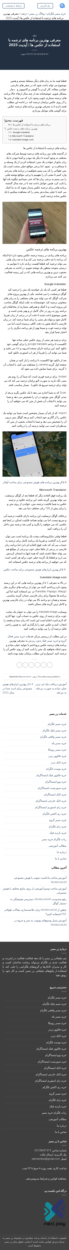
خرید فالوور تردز (57, 756)
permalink (26, 676)
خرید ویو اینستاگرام (55, 781)
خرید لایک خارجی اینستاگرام (51, 800)
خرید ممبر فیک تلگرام (54, 730)
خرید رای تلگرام (57, 826)
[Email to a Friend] (31, 665)
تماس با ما (60, 858)
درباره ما (61, 852)
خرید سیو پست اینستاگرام (52, 788)
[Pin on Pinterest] (25, 665)
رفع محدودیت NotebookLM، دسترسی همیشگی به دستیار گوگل (38, 901)
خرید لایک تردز (58, 762)
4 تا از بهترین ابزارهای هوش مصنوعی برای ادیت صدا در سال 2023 (18, 688)
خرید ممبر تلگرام (57, 724)
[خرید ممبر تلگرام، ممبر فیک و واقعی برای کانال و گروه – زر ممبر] (62, 6)
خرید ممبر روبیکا (57, 749)
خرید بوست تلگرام (56, 768)
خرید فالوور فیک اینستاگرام (51, 775)
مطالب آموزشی (57, 845)
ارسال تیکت (46, 1154)
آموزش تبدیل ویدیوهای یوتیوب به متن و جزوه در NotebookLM (40, 922)
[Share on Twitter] (37, 665)
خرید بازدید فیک (57, 832)
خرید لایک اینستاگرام (55, 794)
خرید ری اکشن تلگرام (54, 813)
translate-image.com (22, 139)
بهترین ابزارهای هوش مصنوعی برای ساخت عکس (31, 569)
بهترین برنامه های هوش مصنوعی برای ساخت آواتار (31, 482)
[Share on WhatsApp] (49, 665)
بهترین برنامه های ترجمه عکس (22, 128)
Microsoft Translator (23, 136)
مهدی (23, 54)
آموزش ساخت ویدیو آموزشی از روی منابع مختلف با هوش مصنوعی (34, 890)
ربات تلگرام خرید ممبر (54, 839)
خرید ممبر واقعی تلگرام (53, 736)
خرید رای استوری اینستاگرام (50, 807)
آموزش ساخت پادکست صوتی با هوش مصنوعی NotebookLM (40, 880)
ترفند (35, 36)
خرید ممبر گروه (57, 820)
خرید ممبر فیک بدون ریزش (43, 640)
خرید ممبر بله (59, 743)
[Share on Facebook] (43, 665)
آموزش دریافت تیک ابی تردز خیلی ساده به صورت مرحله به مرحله (51, 688)
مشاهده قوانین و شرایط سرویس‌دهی (46, 1178)
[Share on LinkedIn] (19, 665)
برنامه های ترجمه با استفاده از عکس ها (31, 124)
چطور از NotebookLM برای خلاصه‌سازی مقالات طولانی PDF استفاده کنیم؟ (35, 912)
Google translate (21, 132)
